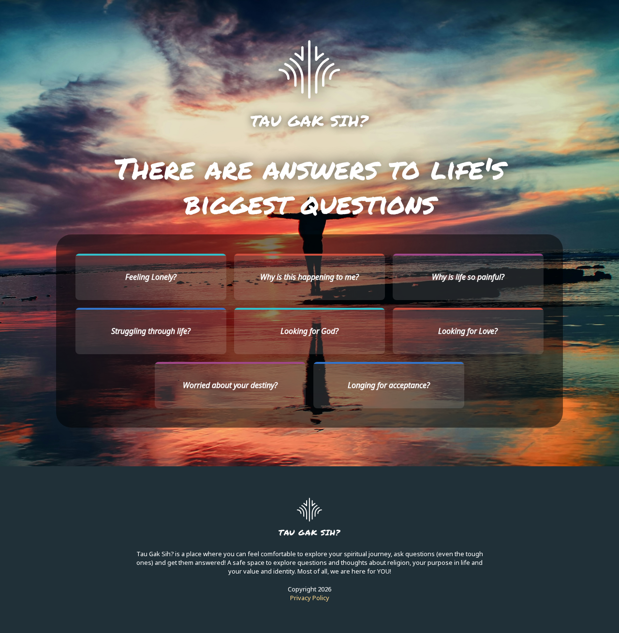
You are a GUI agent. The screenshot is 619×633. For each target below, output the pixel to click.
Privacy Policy (309, 597)
